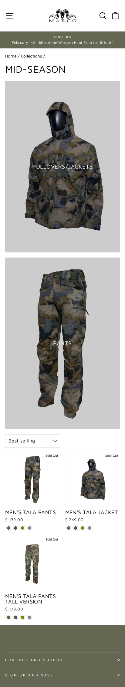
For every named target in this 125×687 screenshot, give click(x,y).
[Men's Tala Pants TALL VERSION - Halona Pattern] (8, 617)
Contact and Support (35, 660)
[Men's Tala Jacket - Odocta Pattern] (75, 528)
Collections (31, 56)
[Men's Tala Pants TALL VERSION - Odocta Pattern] (15, 617)
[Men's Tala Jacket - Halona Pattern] (68, 528)
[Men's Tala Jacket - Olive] (82, 528)
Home (10, 56)
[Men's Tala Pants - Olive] (22, 528)
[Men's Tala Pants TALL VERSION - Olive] (22, 617)
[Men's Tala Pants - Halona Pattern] (8, 528)
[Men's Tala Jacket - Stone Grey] (89, 528)
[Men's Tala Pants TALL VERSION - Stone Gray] (29, 617)
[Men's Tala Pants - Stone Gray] (29, 528)
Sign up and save (29, 675)
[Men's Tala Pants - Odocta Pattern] (15, 528)
